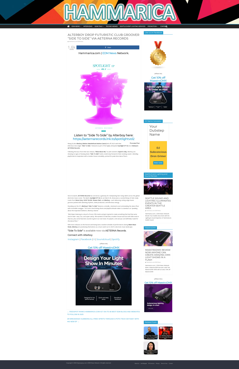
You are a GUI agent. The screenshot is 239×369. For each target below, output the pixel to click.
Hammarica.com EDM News (76, 41)
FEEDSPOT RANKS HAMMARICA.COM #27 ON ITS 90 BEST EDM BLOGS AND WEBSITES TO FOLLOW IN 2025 (103, 313)
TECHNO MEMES (112, 26)
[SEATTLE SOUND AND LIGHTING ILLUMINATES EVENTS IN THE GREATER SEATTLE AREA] (158, 180)
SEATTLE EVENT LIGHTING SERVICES (132, 26)
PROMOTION (152, 26)
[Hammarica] (119, 1)
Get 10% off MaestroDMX (103, 247)
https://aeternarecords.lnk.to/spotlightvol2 (103, 139)
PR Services (151, 363)
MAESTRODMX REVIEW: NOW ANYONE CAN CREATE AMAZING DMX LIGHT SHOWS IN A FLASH (158, 255)
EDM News (109, 53)
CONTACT (163, 26)
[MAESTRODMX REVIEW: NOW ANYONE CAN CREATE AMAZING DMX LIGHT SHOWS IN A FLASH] (158, 232)
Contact (171, 363)
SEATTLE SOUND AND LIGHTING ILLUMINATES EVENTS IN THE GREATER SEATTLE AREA (158, 203)
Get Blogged (144, 363)
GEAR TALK (98, 26)
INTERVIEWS (87, 26)
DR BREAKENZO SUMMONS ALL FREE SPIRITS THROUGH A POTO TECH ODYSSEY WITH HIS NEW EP (103, 320)
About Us (137, 363)
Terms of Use (164, 363)
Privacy (158, 363)
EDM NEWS (76, 26)
